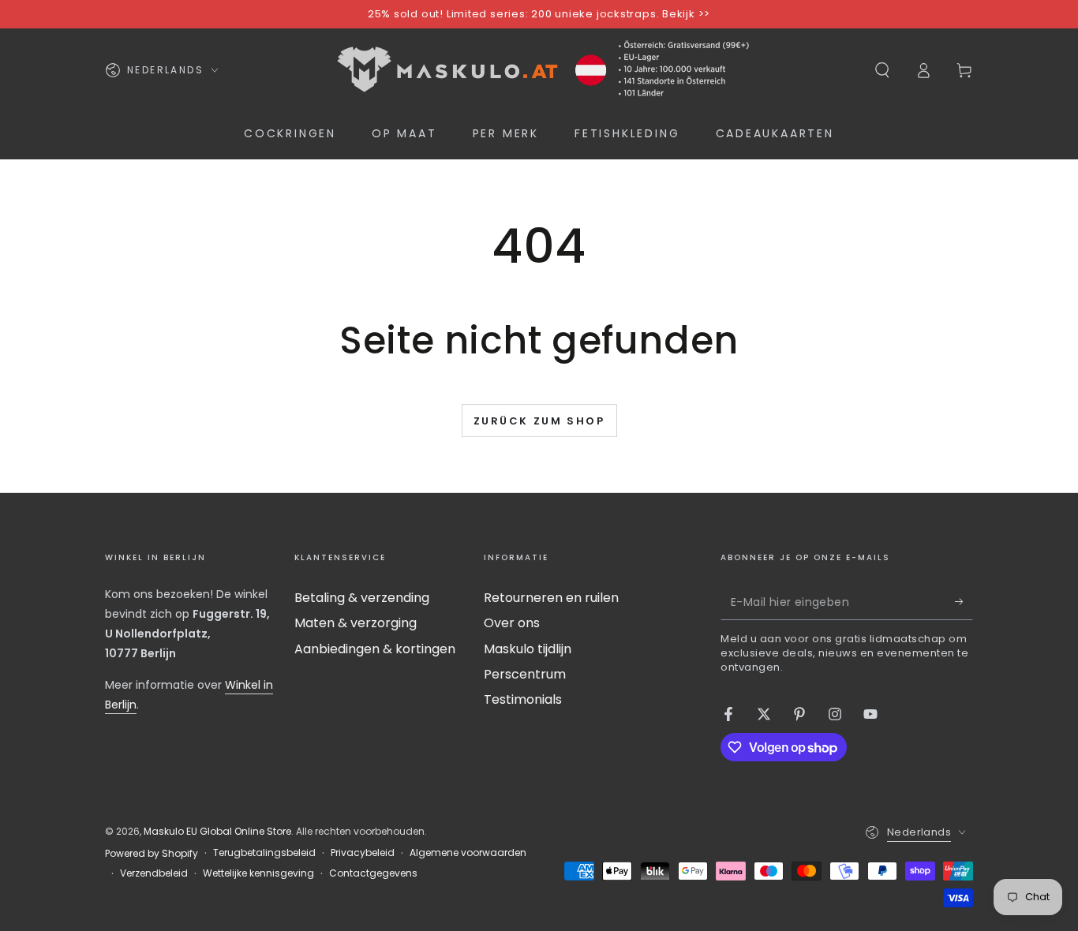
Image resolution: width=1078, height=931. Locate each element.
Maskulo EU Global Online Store (217, 831)
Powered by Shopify (151, 853)
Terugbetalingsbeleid (264, 853)
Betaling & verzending (361, 598)
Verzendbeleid (154, 873)
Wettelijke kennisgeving (258, 873)
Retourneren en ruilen (551, 598)
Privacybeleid (363, 853)
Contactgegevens (373, 873)
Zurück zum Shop (539, 420)
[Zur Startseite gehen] (539, 70)
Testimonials (523, 699)
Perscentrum (525, 674)
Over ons (512, 623)
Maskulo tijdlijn (527, 649)
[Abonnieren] (964, 602)
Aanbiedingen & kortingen (374, 649)
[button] (882, 70)
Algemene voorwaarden (468, 853)
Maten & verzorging (355, 623)
